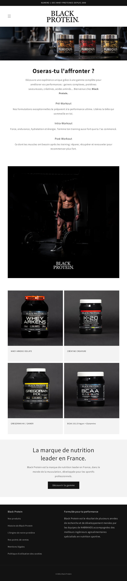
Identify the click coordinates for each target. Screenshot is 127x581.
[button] (9, 16)
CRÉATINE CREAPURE (76, 351)
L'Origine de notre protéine (21, 532)
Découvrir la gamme (64, 485)
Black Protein (66, 574)
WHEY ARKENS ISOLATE (21, 351)
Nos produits (14, 518)
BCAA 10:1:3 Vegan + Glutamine (81, 423)
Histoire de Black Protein (20, 525)
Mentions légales (16, 546)
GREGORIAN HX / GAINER (22, 423)
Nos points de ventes (18, 539)
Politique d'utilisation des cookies (25, 553)
